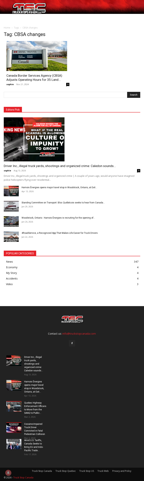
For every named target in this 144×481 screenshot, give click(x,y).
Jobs (18, 18)
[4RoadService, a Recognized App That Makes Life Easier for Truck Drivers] (11, 236)
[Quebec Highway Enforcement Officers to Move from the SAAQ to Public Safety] (13, 406)
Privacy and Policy (121, 471)
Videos (81, 18)
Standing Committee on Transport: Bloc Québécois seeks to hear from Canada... (63, 202)
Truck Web (103, 471)
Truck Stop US (86, 471)
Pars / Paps (52, 18)
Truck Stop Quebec (66, 471)
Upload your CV (33, 18)
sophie (10, 84)
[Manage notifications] (8, 473)
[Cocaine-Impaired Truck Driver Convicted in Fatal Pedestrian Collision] (13, 427)
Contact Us (95, 18)
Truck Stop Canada (42, 471)
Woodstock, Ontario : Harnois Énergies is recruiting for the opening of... (58, 218)
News (68, 18)
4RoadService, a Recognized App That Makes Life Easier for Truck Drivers (60, 233)
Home (9, 18)
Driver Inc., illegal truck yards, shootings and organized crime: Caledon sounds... (60, 166)
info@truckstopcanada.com (79, 333)
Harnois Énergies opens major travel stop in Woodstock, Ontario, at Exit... (59, 187)
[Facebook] (72, 343)
